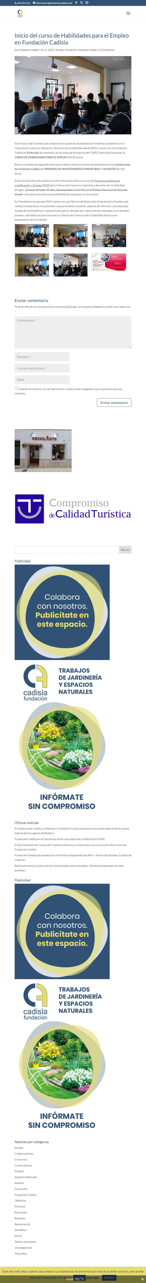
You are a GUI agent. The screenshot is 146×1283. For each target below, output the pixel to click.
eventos (19, 1183)
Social (18, 1235)
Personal (20, 1206)
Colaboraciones (24, 1153)
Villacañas (21, 1253)
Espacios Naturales (26, 1177)
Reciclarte (21, 1212)
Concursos (21, 1159)
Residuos (20, 1218)
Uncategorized (23, 1247)
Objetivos (20, 1200)
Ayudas (19, 1147)
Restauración (22, 1224)
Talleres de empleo (25, 1241)
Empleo (60, 49)
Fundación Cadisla (28, 49)
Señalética (21, 1229)
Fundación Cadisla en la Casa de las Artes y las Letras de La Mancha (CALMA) (60, 839)
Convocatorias (23, 1165)
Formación (70, 49)
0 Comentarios (106, 49)
